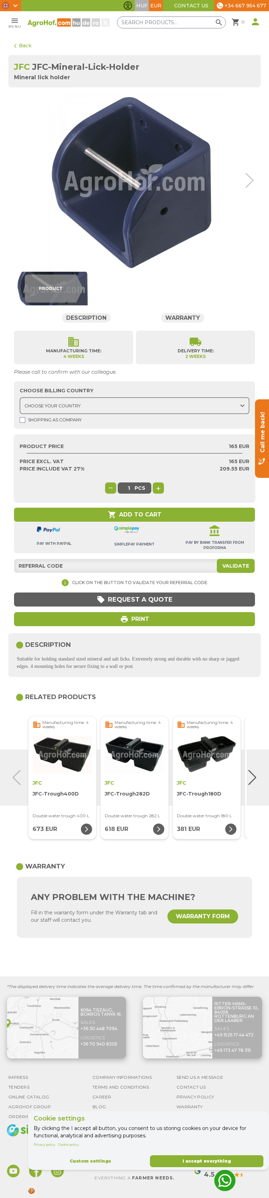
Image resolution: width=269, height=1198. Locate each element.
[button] (248, 180)
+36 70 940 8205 (99, 1044)
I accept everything (206, 1161)
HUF (141, 5)
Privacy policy (44, 1144)
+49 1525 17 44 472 (234, 1034)
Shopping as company (55, 419)
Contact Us (191, 5)
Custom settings (90, 1161)
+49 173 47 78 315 (232, 1050)
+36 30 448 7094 (99, 1028)
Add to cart (134, 514)
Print (134, 619)
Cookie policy (68, 1144)
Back (23, 45)
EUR (155, 5)
